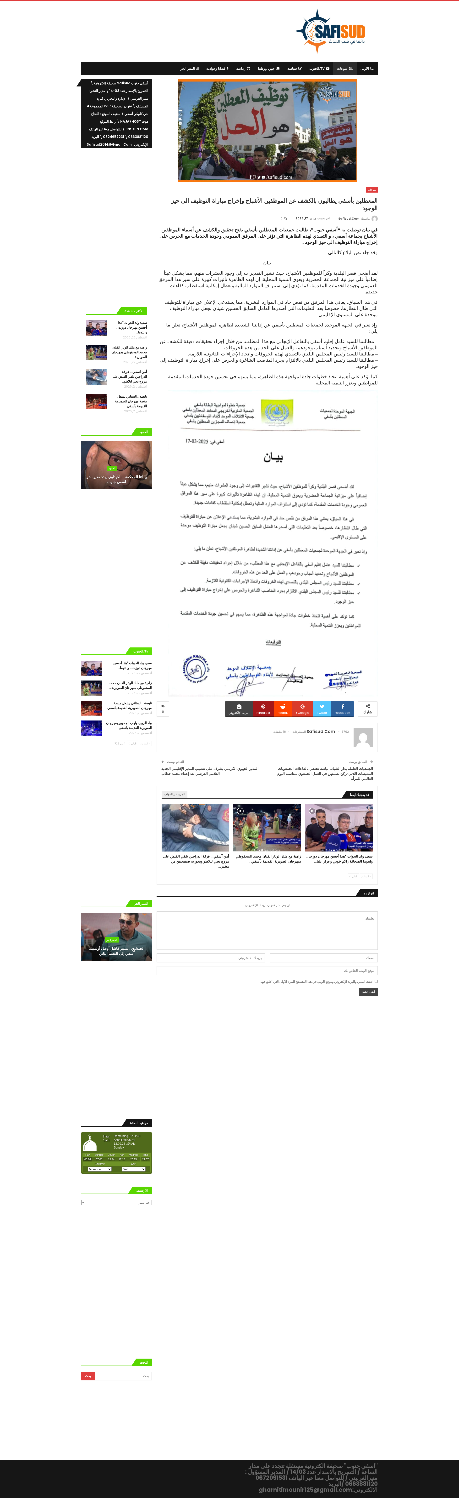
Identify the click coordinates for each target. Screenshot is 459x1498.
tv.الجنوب (317, 68)
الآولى (365, 68)
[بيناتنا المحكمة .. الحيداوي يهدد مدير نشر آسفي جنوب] (116, 465)
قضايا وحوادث (215, 68)
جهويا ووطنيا (266, 68)
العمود (112, 468)
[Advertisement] (190, 30)
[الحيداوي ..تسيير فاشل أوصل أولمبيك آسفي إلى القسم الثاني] (116, 937)
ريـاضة (241, 68)
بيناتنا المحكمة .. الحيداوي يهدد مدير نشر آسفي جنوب (117, 479)
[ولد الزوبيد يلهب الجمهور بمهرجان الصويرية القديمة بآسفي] (91, 728)
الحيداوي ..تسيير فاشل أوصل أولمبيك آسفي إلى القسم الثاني (116, 951)
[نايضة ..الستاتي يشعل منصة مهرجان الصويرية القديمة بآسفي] (96, 401)
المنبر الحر (187, 68)
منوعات (342, 68)
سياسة (292, 68)
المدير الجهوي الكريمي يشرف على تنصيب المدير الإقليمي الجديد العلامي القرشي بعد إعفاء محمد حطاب (209, 771)
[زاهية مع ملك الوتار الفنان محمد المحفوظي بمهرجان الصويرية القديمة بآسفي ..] (267, 828)
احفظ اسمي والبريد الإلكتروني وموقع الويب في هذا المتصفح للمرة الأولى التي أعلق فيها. (316, 981)
